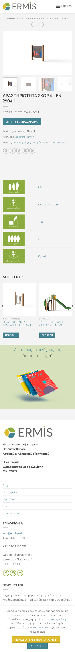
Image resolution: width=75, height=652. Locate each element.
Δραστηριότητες (57, 18)
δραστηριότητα (51, 142)
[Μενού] (64, 6)
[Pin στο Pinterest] (32, 151)
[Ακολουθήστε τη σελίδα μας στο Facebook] (6, 573)
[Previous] (8, 52)
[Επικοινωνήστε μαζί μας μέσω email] (20, 573)
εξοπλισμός (35, 142)
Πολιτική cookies (41, 627)
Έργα (6, 506)
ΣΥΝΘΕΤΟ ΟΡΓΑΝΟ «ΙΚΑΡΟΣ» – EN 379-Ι (51, 323)
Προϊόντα (9, 499)
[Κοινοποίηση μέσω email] (26, 151)
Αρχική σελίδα (15, 18)
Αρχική (7, 485)
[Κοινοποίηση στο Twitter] (19, 151)
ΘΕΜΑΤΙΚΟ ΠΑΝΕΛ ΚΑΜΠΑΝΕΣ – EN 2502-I (17, 323)
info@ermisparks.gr (15, 533)
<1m (40, 221)
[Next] (66, 52)
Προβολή (10, 335)
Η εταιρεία (10, 492)
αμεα (63, 142)
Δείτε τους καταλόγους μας (37, 349)
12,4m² (42, 256)
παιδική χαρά (20, 142)
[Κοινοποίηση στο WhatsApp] (6, 151)
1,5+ (40, 187)
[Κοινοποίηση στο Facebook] (13, 151)
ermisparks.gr (59, 619)
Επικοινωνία (11, 513)
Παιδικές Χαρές (35, 18)
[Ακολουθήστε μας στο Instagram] (13, 573)
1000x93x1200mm (49, 204)
